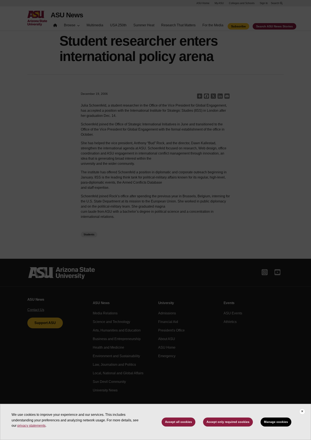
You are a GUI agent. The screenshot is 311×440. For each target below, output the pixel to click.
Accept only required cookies (227, 422)
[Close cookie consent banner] (302, 412)
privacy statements (31, 425)
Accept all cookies (178, 422)
